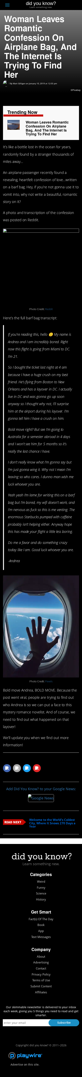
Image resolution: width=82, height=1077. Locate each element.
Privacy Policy (41, 974)
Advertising (41, 962)
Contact (41, 968)
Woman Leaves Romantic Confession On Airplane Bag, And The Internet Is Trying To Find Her (47, 128)
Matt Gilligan (19, 83)
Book (41, 925)
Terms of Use (41, 980)
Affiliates (41, 992)
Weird (41, 881)
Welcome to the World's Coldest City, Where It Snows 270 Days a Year (52, 823)
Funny (41, 887)
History (41, 899)
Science (41, 893)
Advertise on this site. (25, 1064)
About (41, 956)
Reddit (49, 309)
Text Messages (41, 937)
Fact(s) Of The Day (41, 919)
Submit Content (41, 986)
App (41, 931)
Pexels (49, 681)
